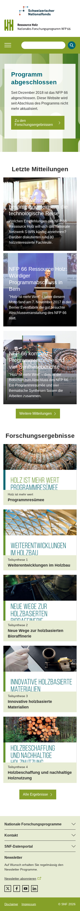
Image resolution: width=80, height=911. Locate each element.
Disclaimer (11, 904)
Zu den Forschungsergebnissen (34, 123)
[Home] (40, 25)
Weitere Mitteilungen (35, 413)
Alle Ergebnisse (35, 794)
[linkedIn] (34, 888)
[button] (7, 45)
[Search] (72, 45)
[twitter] (7, 888)
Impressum (29, 904)
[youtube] (25, 888)
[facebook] (16, 888)
